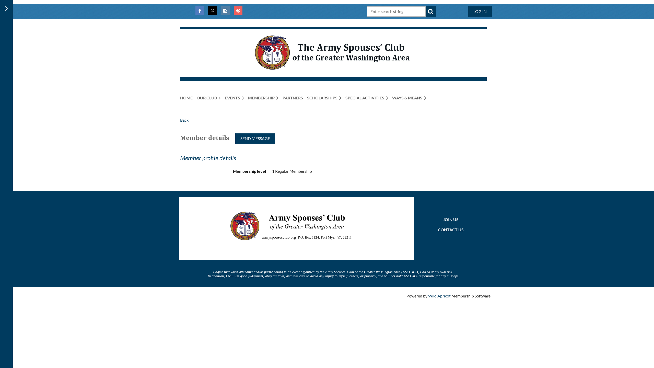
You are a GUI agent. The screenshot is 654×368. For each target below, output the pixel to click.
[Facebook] (199, 10)
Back (184, 120)
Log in (480, 11)
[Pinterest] (238, 10)
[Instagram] (225, 10)
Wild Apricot (439, 295)
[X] (212, 10)
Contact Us (451, 229)
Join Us (451, 219)
